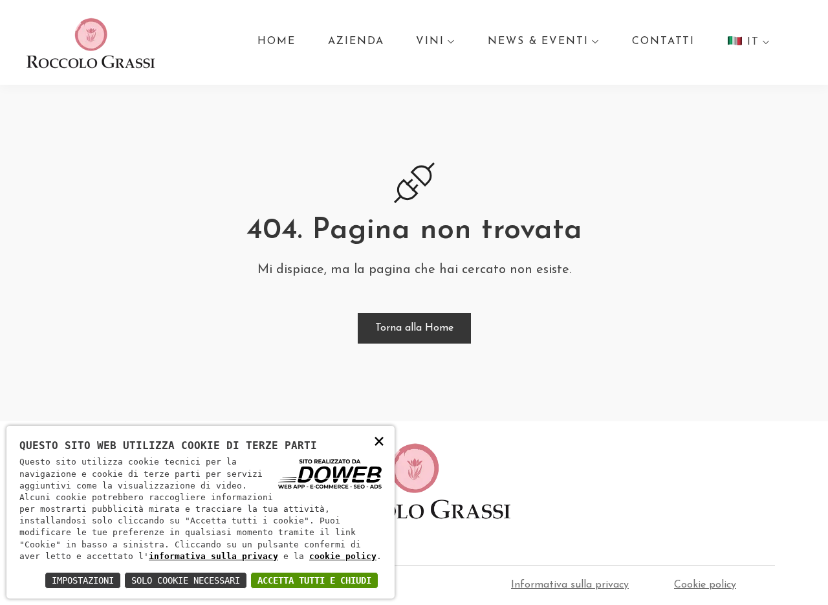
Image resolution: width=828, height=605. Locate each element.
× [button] (379, 440)
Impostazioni (83, 580)
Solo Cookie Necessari (185, 580)
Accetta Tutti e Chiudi (314, 580)
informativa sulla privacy (213, 556)
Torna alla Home (414, 328)
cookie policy (342, 556)
